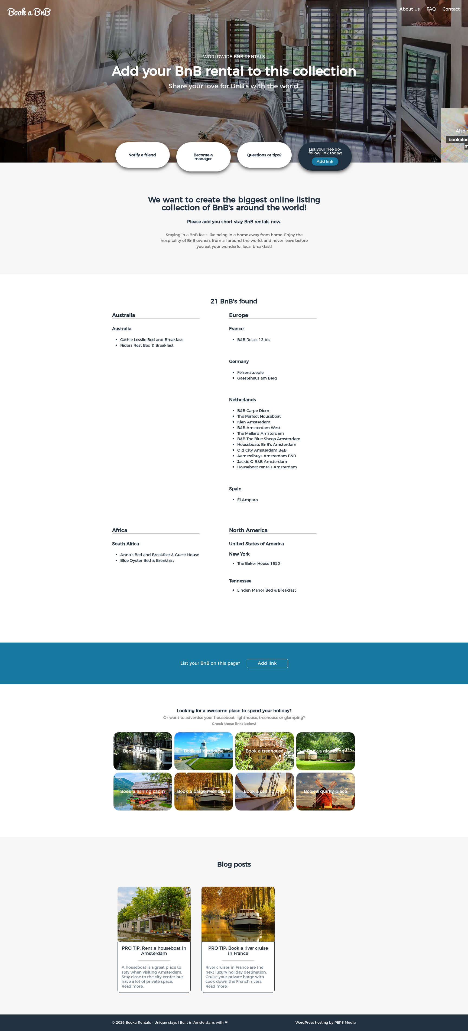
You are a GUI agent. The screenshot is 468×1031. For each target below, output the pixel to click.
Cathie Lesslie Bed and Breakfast (151, 339)
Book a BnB (29, 11)
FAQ (431, 9)
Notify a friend (142, 155)
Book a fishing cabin (142, 791)
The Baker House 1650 (258, 563)
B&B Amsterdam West (258, 427)
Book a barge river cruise (203, 791)
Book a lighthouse (203, 751)
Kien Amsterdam (253, 422)
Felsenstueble (250, 372)
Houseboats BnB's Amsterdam (266, 444)
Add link (267, 663)
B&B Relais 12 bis (253, 339)
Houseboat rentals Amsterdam (267, 467)
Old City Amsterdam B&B (262, 450)
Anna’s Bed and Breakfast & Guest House (159, 554)
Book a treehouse (264, 751)
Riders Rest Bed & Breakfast (147, 345)
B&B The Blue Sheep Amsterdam (268, 438)
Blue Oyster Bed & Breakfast (147, 560)
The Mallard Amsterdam (260, 433)
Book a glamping (325, 751)
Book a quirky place (325, 791)
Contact (451, 9)
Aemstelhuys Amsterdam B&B (266, 455)
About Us (409, 9)
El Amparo (247, 499)
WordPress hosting (311, 1022)
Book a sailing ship (264, 791)
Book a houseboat (142, 751)
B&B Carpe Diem (253, 410)
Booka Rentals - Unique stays (151, 1022)
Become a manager (203, 157)
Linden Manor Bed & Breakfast (266, 590)
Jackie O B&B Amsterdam (262, 461)
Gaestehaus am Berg (257, 378)
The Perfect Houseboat (259, 416)
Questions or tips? (264, 155)
